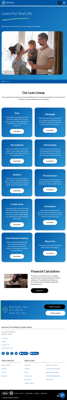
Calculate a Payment (53, 368)
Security (37, 393)
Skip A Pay (49, 379)
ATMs (4, 341)
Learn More (18, 132)
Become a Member (52, 372)
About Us (28, 365)
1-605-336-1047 (7, 348)
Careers (27, 368)
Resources (28, 379)
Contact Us (5, 345)
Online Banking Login (53, 376)
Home (3, 81)
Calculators (39, 290)
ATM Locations (55, 313)
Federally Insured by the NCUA (11, 397)
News (26, 372)
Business (5, 376)
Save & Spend (6, 365)
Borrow (4, 368)
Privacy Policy (29, 393)
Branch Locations (54, 307)
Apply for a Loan (51, 365)
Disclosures (44, 393)
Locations (5, 338)
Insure (4, 372)
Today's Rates (29, 383)
